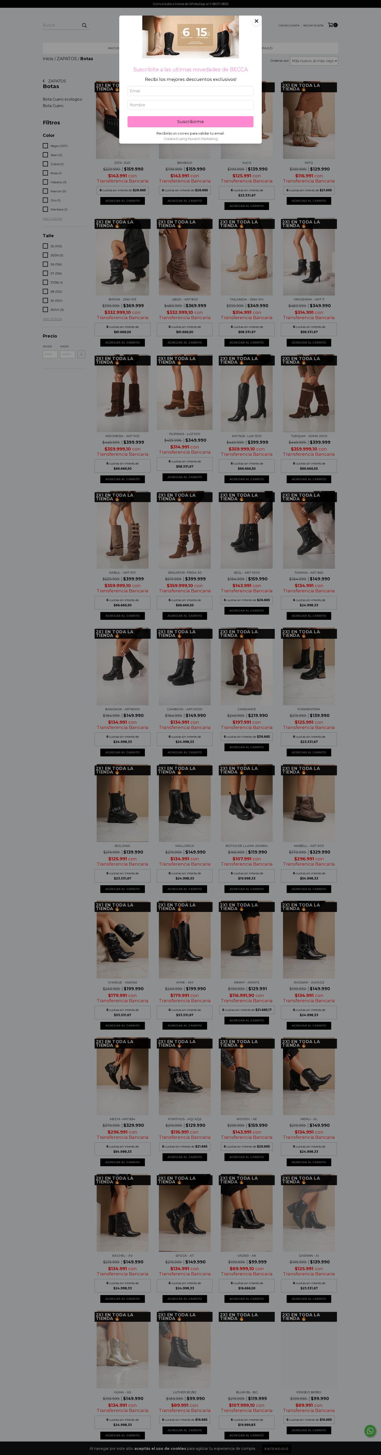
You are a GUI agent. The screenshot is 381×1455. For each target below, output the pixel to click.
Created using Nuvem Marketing (191, 139)
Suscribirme (190, 121)
